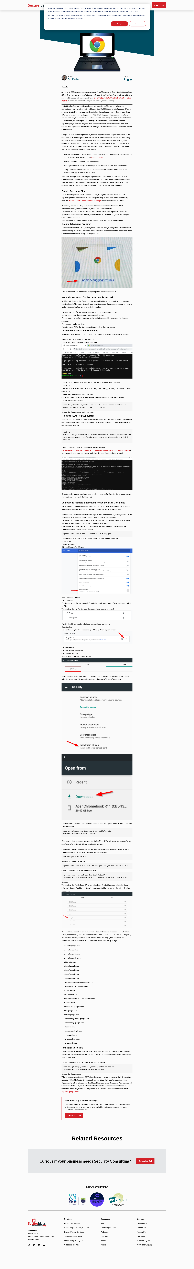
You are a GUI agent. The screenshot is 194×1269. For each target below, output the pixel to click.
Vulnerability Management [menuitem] (74, 1241)
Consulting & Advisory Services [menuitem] (76, 1228)
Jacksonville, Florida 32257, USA (41, 1237)
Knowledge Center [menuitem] (108, 1228)
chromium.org (97, 157)
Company (141, 1219)
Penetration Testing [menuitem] (72, 1223)
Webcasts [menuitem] (104, 1232)
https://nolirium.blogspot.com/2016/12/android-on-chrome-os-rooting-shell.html (96, 450)
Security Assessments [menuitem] (73, 1236)
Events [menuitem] (103, 1241)
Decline (137, 24)
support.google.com (70, 1091)
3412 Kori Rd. (33, 1234)
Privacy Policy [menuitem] (142, 1232)
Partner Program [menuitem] (143, 1241)
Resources (105, 1219)
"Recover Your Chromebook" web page (84, 200)
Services (68, 1219)
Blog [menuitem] (102, 1223)
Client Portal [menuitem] (142, 1223)
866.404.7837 (33, 1240)
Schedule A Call (145, 1161)
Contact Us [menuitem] (141, 1228)
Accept (119, 24)
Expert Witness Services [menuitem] (74, 1232)
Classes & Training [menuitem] (71, 1245)
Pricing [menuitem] (103, 1245)
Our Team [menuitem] (141, 1236)
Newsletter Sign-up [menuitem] (144, 1245)
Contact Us (159, 5)
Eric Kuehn (73, 79)
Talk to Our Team (74, 1115)
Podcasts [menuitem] (104, 1236)
